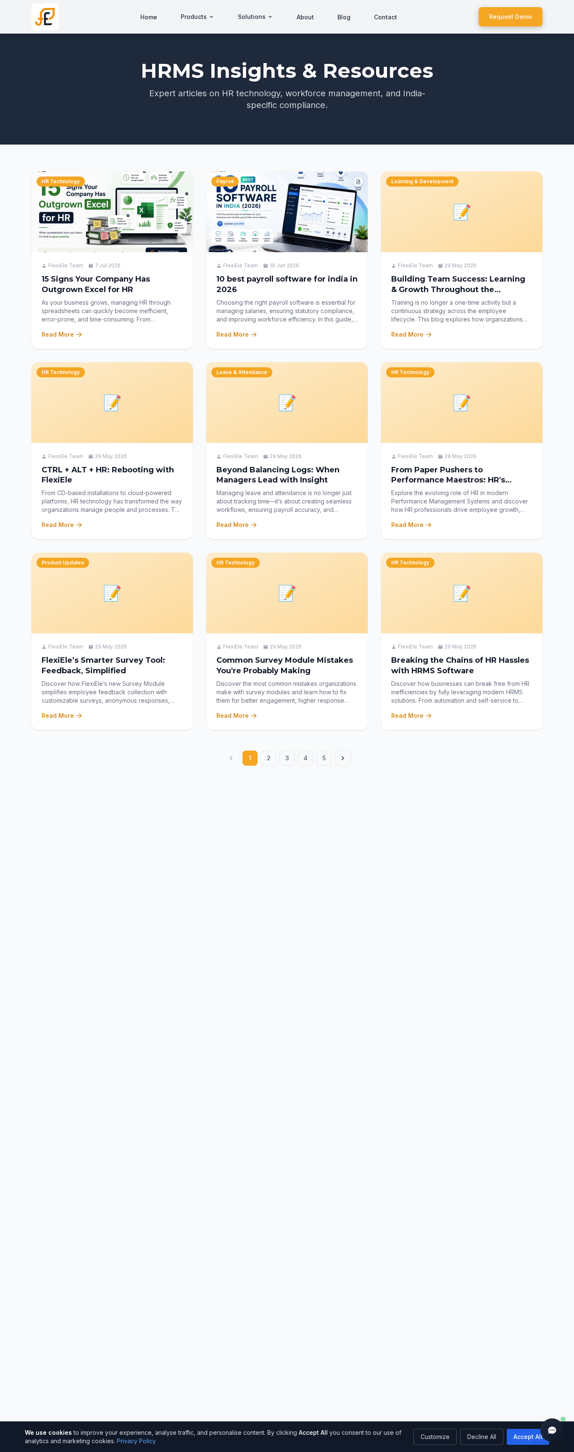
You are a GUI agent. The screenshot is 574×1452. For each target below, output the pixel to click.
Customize (435, 1436)
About (305, 17)
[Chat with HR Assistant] (552, 1430)
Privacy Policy (136, 1440)
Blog (343, 17)
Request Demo (510, 16)
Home (148, 17)
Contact (385, 17)
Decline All (481, 1436)
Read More (58, 334)
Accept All (527, 1436)
